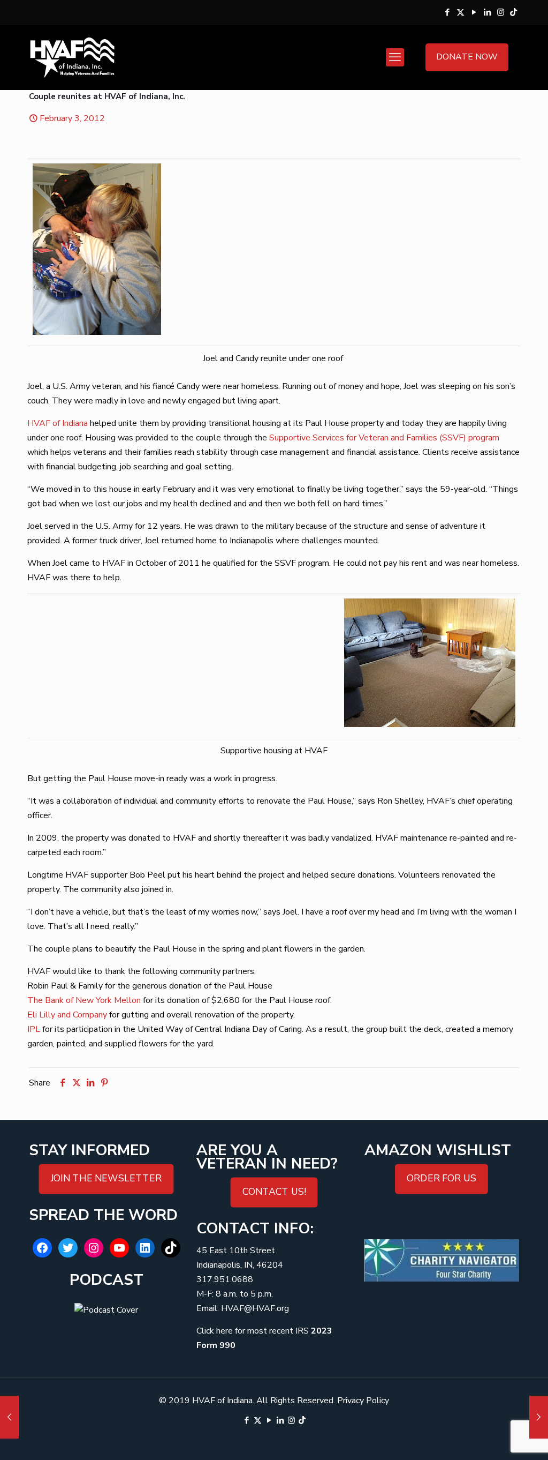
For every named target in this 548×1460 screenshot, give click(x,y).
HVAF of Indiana (57, 423)
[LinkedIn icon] (487, 12)
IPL (33, 1029)
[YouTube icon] (474, 12)
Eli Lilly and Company (67, 1015)
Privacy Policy (363, 1400)
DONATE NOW (467, 57)
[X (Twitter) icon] (460, 12)
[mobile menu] (395, 57)
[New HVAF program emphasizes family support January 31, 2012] (9, 1417)
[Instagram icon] (501, 12)
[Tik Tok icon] (513, 12)
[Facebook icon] (447, 12)
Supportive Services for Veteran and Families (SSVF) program (384, 438)
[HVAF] (72, 57)
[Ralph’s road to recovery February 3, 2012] (538, 1417)
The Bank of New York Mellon (84, 1000)
